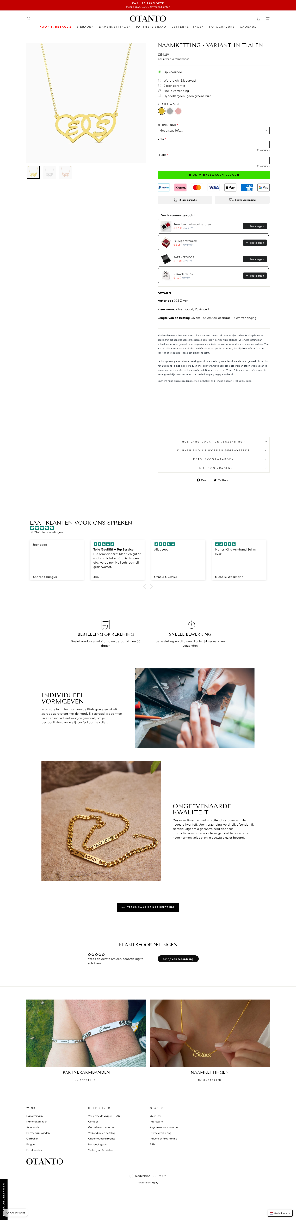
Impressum (156, 1121)
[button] (145, 586)
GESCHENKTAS (183, 273)
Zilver (169, 111)
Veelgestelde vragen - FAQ (104, 1115)
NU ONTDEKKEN (86, 1080)
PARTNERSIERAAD (151, 26)
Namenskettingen (36, 1121)
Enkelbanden (34, 1150)
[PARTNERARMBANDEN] (86, 1033)
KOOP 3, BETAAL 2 (56, 26)
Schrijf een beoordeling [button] (178, 959)
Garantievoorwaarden (101, 1127)
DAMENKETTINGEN (115, 26)
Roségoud (178, 111)
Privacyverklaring (160, 1132)
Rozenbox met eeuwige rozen (192, 224)
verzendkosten (180, 58)
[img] (150, 528)
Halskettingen (34, 1115)
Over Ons (155, 1115)
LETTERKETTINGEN (187, 26)
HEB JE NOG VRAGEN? (213, 468)
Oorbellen (32, 1138)
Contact (93, 1121)
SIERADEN (85, 26)
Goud (161, 111)
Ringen (30, 1144)
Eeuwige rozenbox (185, 240)
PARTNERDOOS (184, 257)
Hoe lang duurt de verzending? (213, 441)
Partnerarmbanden (38, 1132)
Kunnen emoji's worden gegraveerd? (213, 450)
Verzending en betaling (102, 1132)
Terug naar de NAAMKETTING (150, 907)
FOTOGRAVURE (222, 26)
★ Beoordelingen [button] (3, 1199)
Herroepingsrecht (98, 1144)
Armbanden (33, 1127)
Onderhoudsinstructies (101, 1138)
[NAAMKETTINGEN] (210, 1033)
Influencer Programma (163, 1138)
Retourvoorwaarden (213, 459)
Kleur (168, 104)
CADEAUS (248, 26)
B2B (152, 1144)
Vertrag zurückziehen (101, 1150)
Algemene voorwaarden (164, 1127)
